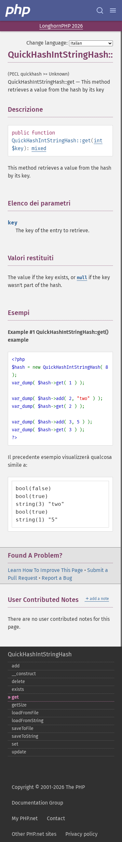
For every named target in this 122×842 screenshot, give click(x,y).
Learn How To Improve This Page (45, 570)
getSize (19, 705)
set (15, 744)
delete (18, 681)
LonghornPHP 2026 (61, 26)
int (98, 140)
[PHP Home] (18, 10)
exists (18, 689)
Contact (56, 818)
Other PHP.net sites (34, 834)
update (19, 752)
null (82, 277)
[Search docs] (99, 10)
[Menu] (112, 10)
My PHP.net (25, 818)
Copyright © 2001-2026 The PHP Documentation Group (48, 795)
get (15, 697)
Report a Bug (57, 578)
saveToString (25, 736)
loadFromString (27, 720)
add (16, 666)
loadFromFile (25, 713)
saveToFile (23, 728)
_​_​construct (24, 674)
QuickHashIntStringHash (40, 654)
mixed (39, 148)
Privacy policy (81, 834)
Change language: (47, 43)
